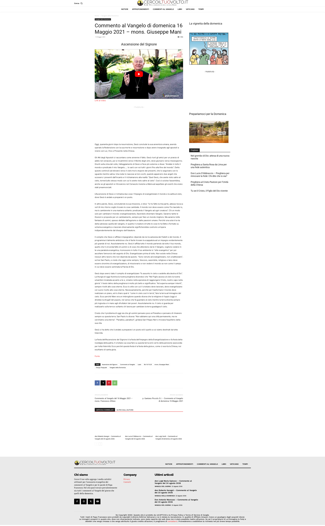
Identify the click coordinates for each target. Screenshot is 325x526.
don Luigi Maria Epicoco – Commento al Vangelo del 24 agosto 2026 (173, 482)
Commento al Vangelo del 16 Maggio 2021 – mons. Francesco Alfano (114, 399)
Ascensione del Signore (109, 364)
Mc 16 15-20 (148, 364)
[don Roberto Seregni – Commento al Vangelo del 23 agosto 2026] (108, 424)
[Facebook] (97, 382)
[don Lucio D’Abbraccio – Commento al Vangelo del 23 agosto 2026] (139, 424)
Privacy (127, 479)
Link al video (100, 100)
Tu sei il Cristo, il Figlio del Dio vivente (209, 190)
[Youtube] (97, 501)
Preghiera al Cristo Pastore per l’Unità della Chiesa (209, 183)
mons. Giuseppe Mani (162, 364)
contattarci (172, 521)
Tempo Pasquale (101, 367)
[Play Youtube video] (139, 74)
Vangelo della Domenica (102, 19)
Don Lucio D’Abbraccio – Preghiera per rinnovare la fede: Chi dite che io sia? (210, 174)
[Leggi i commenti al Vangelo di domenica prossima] (209, 142)
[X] (103, 382)
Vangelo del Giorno (163, 486)
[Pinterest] (108, 382)
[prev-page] (96, 444)
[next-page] (100, 444)
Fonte (97, 356)
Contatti (127, 482)
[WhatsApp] (114, 382)
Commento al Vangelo (127, 364)
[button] (79, 3)
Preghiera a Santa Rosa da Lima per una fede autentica (209, 166)
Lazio (139, 364)
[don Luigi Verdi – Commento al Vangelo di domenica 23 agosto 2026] (169, 424)
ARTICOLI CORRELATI (104, 410)
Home (97, 16)
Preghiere (194, 150)
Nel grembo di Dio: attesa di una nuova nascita (210, 157)
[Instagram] (84, 501)
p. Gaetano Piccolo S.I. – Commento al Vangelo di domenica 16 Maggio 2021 (162, 399)
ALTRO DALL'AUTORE (125, 410)
